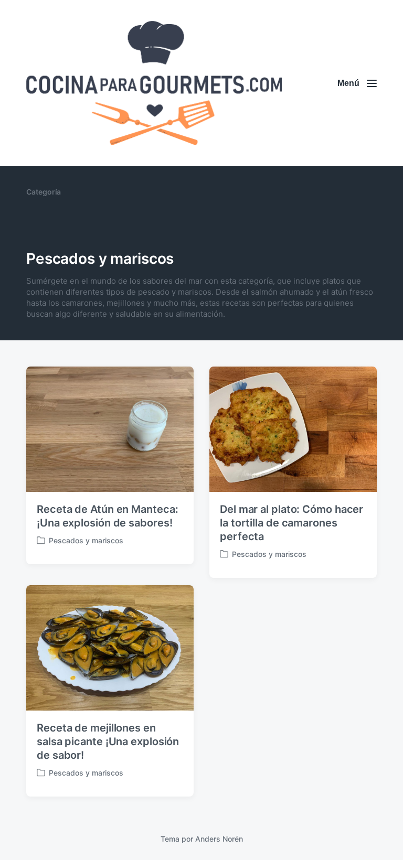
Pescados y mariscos (86, 540)
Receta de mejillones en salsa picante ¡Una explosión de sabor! (108, 741)
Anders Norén (219, 838)
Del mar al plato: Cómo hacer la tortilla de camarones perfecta (291, 523)
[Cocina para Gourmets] (154, 83)
